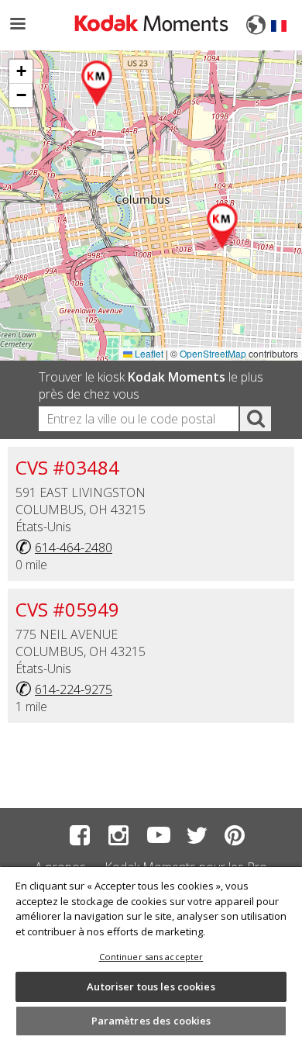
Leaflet (147, 353)
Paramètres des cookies (151, 1021)
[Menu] (17, 25)
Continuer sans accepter (151, 956)
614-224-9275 (73, 689)
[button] (223, 226)
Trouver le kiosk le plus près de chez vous (151, 385)
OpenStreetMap (213, 353)
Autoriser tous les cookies (150, 986)
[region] (151, 953)
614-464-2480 (73, 547)
